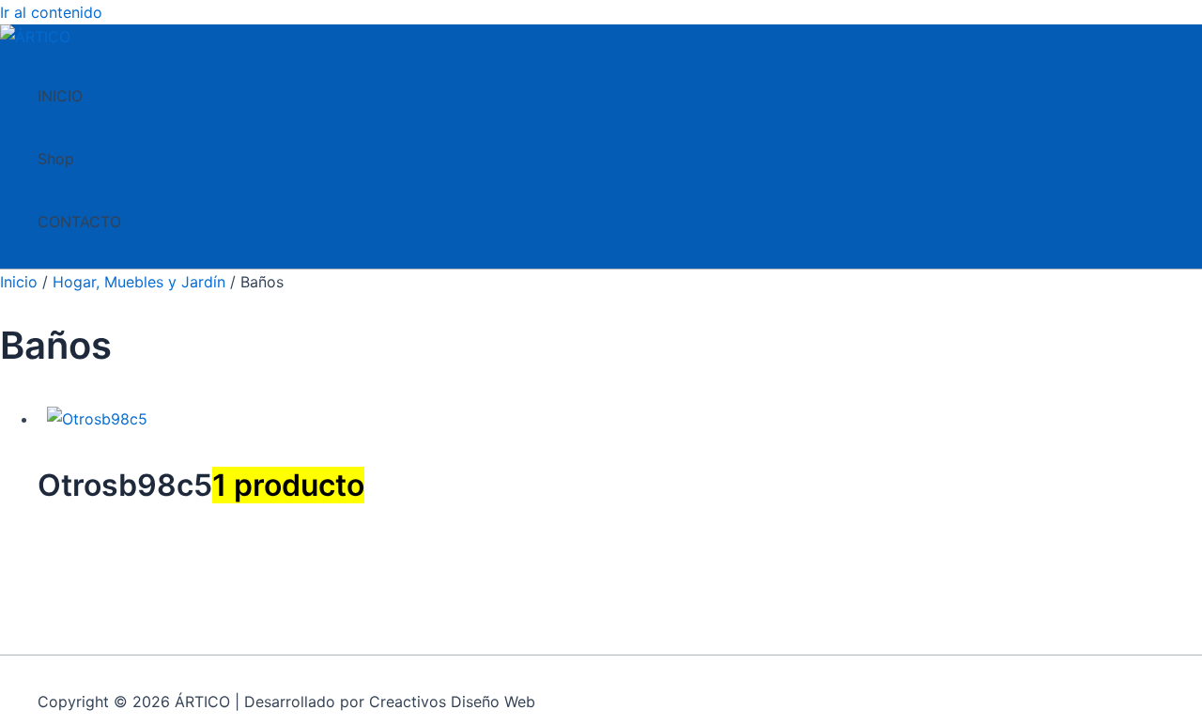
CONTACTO (79, 221)
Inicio (19, 281)
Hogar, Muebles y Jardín (139, 281)
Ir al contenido (51, 12)
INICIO (60, 95)
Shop (56, 158)
